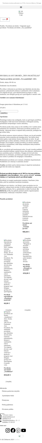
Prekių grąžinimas (7, 405)
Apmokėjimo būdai (8, 395)
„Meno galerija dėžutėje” (27, 175)
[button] (21, 7)
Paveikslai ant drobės (12, 26)
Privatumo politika (7, 409)
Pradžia (2, 26)
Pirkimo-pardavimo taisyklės (11, 391)
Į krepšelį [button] (27, 238)
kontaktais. (25, 182)
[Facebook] (13, 430)
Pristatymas (5, 400)
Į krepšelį (4, 113)
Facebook (33, 189)
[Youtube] (23, 430)
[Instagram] (7, 430)
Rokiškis (17, 439)
